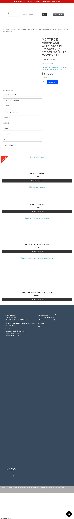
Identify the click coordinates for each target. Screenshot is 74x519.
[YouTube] (16, 476)
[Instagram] (14, 476)
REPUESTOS (10, 29)
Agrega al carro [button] (38, 211)
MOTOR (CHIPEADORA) (28, 29)
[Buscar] (44, 14)
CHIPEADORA (18, 29)
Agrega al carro (52, 82)
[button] (58, 14)
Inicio (4, 29)
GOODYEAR (51, 63)
